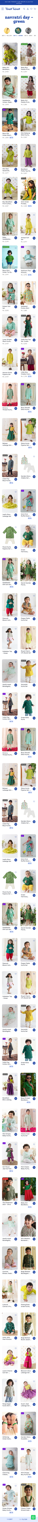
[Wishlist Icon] (31, 9)
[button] (2, 9)
